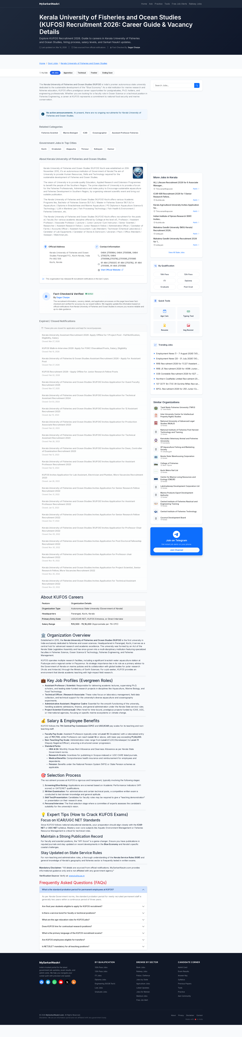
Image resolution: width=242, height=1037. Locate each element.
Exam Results (183, 971)
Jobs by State (142, 979)
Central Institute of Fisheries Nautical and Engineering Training (179, 502)
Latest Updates (142, 988)
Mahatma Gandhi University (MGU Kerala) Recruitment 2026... (172, 229)
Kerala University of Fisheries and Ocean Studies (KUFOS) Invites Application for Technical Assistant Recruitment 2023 (88, 436)
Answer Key (183, 975)
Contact (199, 1015)
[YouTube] (61, 982)
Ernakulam (56, 149)
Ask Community (184, 996)
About (173, 1015)
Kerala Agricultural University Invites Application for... (176, 206)
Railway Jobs (195, 4)
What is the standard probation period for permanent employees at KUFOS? (78, 889)
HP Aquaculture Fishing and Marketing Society (177, 448)
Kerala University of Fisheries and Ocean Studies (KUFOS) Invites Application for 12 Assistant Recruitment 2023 (90, 410)
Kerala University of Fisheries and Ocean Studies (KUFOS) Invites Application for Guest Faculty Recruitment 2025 (91, 383)
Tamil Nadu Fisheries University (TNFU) (177, 407)
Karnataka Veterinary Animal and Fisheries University (179, 439)
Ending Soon (107, 73)
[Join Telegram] (48, 982)
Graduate (164, 287)
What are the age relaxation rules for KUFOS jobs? (66, 919)
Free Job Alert (142, 1000)
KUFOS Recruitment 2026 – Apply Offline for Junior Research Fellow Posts (80, 371)
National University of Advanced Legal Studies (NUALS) (177, 422)
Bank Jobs (140, 967)
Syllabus (181, 979)
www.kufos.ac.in (77, 875)
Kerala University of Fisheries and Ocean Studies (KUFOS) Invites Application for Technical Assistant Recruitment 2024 (88, 397)
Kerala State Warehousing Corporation (177, 456)
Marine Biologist (70, 133)
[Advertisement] (176, 132)
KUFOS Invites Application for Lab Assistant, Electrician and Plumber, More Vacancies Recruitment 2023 (92, 476)
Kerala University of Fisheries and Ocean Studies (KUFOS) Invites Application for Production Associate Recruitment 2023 (89, 423)
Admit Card (182, 967)
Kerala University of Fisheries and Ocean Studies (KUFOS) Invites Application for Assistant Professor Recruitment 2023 (88, 463)
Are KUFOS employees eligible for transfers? (63, 939)
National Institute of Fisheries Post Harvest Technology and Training (179, 431)
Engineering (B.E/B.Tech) (105, 983)
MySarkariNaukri (49, 3)
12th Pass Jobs (101, 971)
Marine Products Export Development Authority (176, 494)
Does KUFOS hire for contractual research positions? (67, 926)
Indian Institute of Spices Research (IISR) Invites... (172, 217)
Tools (167, 4)
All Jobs (55, 73)
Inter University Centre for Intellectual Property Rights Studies (177, 415)
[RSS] (73, 982)
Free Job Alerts (179, 4)
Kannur (111, 149)
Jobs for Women (143, 992)
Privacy (181, 1015)
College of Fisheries (169, 463)
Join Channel (176, 550)
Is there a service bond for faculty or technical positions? (69, 913)
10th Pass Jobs (101, 967)
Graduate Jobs (101, 992)
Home (144, 4)
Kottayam (98, 149)
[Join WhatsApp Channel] (54, 982)
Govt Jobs (53, 63)
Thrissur (85, 149)
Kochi (44, 149)
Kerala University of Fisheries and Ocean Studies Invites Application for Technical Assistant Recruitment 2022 (89, 582)
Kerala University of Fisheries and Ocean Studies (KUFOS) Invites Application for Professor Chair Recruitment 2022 (92, 529)
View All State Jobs (177, 252)
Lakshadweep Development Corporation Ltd (179, 486)
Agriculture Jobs (143, 983)
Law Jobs (99, 988)
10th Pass (164, 274)
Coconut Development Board (173, 518)
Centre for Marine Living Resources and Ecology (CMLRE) (178, 478)
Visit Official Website (111, 269)
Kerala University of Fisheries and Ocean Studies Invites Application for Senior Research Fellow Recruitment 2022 (91, 489)
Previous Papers (184, 983)
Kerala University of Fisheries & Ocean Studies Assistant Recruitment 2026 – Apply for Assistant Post (91, 360)
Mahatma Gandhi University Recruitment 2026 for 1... (175, 240)
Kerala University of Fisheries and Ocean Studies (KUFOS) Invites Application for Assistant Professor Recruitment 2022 (88, 503)
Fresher (94, 73)
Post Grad (188, 287)
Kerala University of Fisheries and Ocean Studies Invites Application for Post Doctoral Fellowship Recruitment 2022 (91, 542)
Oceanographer (100, 133)
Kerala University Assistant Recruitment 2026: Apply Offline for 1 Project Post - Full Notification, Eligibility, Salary (91, 336)
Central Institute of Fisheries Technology (178, 511)
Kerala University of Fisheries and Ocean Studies (84, 63)
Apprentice (68, 73)
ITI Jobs (98, 975)
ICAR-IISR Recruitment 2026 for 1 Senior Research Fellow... (172, 195)
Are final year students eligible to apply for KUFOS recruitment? (72, 906)
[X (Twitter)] (67, 982)
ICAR (85, 133)
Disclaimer (190, 1015)
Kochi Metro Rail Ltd (169, 470)
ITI (164, 281)
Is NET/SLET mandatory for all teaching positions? (65, 946)
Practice (158, 4)
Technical (82, 73)
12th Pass (188, 274)
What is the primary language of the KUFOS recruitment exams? (72, 933)
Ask (151, 4)
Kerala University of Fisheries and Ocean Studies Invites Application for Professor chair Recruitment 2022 (87, 556)
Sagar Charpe (63, 297)
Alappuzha (71, 149)
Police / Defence (143, 975)
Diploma (188, 281)
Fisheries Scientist (49, 133)
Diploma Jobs (100, 979)
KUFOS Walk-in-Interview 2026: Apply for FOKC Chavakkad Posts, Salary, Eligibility (84, 348)
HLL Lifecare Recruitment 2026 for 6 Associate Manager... (175, 184)
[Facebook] (41, 982)
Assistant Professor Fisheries (125, 133)
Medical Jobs (141, 996)
